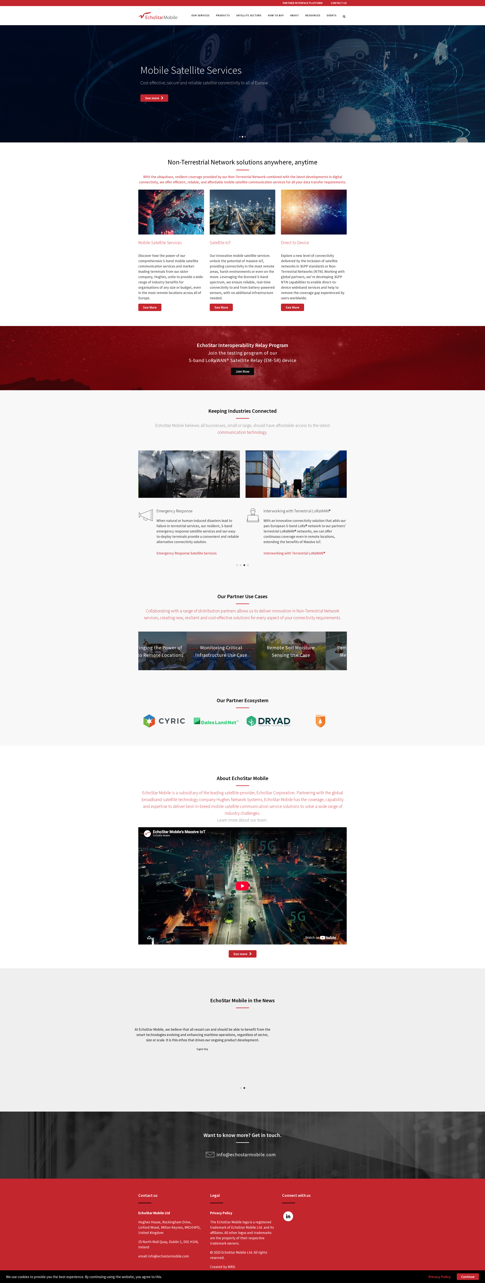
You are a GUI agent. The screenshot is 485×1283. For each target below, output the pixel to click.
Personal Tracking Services (176, 558)
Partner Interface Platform (302, 3)
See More (150, 307)
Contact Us (339, 3)
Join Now (242, 371)
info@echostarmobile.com (246, 1154)
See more (152, 93)
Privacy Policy (440, 1276)
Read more (251, 1059)
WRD (231, 1266)
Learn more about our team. (242, 820)
